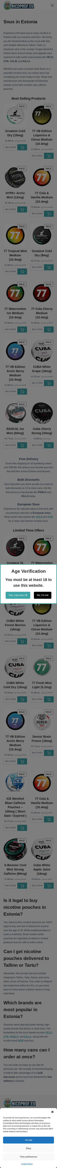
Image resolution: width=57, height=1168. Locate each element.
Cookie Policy (27, 1164)
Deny (28, 1148)
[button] (52, 1111)
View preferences (28, 1156)
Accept (28, 1140)
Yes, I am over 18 (18, 595)
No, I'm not (42, 595)
